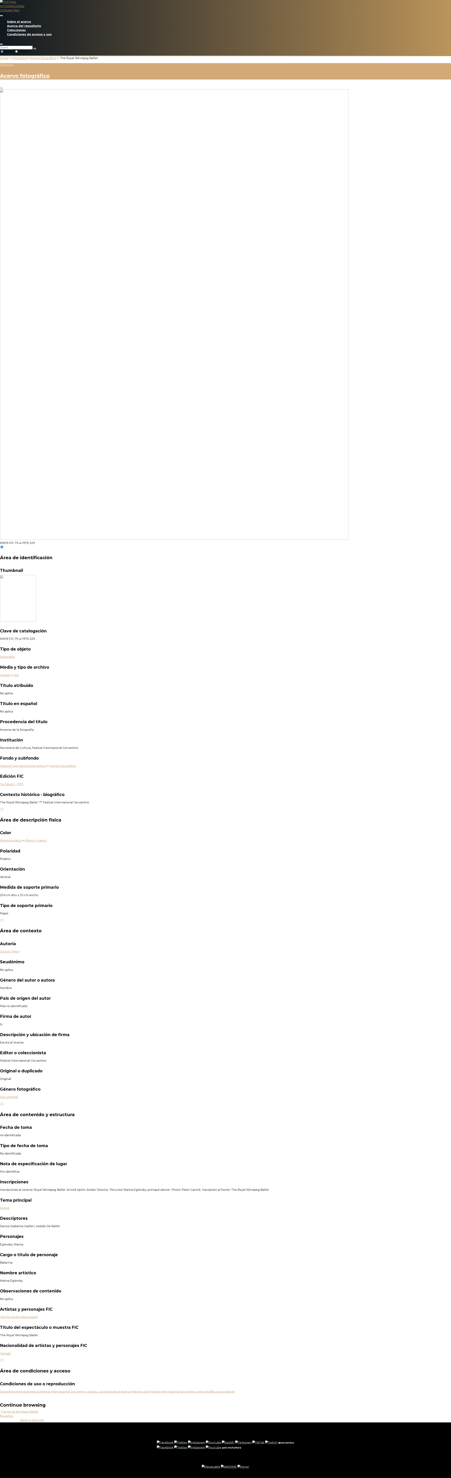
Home (4, 58)
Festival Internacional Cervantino (23, 766)
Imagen (5, 675)
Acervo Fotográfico (62, 766)
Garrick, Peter (10, 951)
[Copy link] (1, 88)
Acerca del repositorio (24, 26)
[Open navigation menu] (1, 15)
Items (22, 51)
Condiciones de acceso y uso (29, 34)
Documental (9, 1097)
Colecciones (16, 30)
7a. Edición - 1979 (11, 784)
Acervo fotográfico (43, 58)
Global (9, 51)
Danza (4, 1208)
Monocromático (11, 840)
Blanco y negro (36, 840)
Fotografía (7, 657)
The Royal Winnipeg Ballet (19, 1317)
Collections (19, 58)
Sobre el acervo (19, 21)
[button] (1, 44)
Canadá (5, 1353)
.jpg (16, 675)
